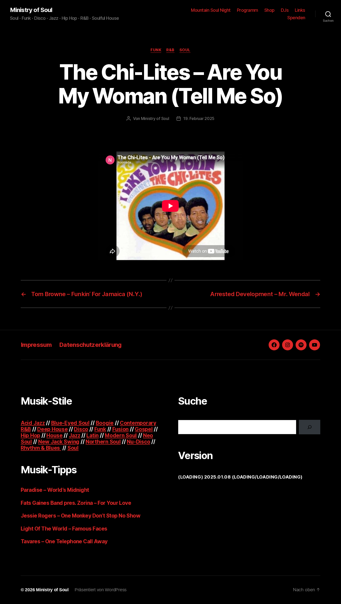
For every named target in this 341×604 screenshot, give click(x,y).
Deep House (52, 429)
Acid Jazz (33, 423)
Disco (81, 429)
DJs (285, 10)
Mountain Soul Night (211, 10)
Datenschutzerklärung (90, 344)
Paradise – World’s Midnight (55, 490)
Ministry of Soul (31, 10)
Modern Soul (121, 435)
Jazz (74, 435)
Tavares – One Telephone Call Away (64, 541)
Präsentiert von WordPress (101, 589)
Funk (156, 50)
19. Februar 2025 (198, 118)
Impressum (36, 344)
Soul (184, 50)
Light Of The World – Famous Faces (64, 529)
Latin (92, 435)
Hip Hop (30, 435)
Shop (269, 10)
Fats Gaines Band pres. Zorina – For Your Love (76, 503)
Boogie (105, 423)
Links (300, 10)
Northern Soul (103, 442)
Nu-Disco (138, 442)
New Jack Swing (58, 442)
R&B (170, 50)
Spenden (296, 17)
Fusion (120, 429)
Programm (247, 10)
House (54, 435)
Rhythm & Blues (41, 448)
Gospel (144, 429)
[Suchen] (309, 427)
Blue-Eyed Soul (70, 423)
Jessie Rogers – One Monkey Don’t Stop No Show (80, 516)
